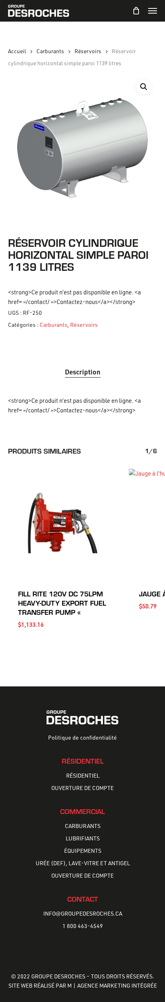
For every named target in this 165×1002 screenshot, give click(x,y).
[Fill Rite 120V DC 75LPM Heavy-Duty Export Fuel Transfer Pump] (62, 523)
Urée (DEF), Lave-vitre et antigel (83, 863)
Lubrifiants (83, 838)
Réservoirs (87, 51)
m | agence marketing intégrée (112, 985)
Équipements (82, 850)
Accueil (17, 51)
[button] (152, 11)
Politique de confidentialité (82, 737)
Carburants (50, 51)
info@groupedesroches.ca (82, 913)
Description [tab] (83, 371)
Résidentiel (82, 775)
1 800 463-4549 (82, 925)
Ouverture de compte (82, 787)
